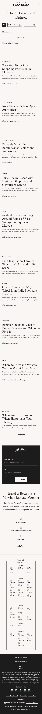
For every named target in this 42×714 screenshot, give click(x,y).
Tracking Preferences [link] (31, 706)
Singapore (6, 257)
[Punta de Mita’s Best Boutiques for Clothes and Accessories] (11, 129)
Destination (8, 459)
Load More (21, 435)
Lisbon (4, 174)
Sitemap (20, 706)
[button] (21, 37)
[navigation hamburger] (3, 3)
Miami (4, 361)
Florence (6, 61)
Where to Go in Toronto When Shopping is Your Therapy (17, 418)
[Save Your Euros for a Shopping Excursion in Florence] (10, 50)
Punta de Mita (7, 140)
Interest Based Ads (10, 706)
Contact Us (23, 696)
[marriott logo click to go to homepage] (21, 3)
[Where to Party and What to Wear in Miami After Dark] (10, 350)
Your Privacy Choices (32, 703)
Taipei (4, 283)
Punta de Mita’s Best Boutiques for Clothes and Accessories (18, 147)
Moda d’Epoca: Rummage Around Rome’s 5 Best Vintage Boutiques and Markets (18, 220)
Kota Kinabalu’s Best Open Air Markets (19, 108)
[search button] (39, 3)
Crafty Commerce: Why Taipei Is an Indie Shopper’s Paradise (19, 290)
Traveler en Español (21, 661)
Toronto (5, 411)
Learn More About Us (12, 696)
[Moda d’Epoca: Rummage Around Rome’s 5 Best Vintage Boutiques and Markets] (9, 202)
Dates (6, 469)
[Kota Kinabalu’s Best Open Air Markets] (10, 91)
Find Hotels (21, 479)
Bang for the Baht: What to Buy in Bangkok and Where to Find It (21, 328)
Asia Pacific (7, 102)
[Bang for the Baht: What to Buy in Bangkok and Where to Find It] (9, 311)
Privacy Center (21, 699)
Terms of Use (32, 696)
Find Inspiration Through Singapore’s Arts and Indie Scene (18, 264)
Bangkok (5, 321)
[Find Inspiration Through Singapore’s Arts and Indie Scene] (11, 245)
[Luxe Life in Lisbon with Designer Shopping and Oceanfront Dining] (7, 166)
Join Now (21, 546)
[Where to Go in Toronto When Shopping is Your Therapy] (17, 393)
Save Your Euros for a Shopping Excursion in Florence (16, 69)
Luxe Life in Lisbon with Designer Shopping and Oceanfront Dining (17, 181)
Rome (4, 211)
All (4, 25)
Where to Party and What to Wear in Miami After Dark (19, 366)
